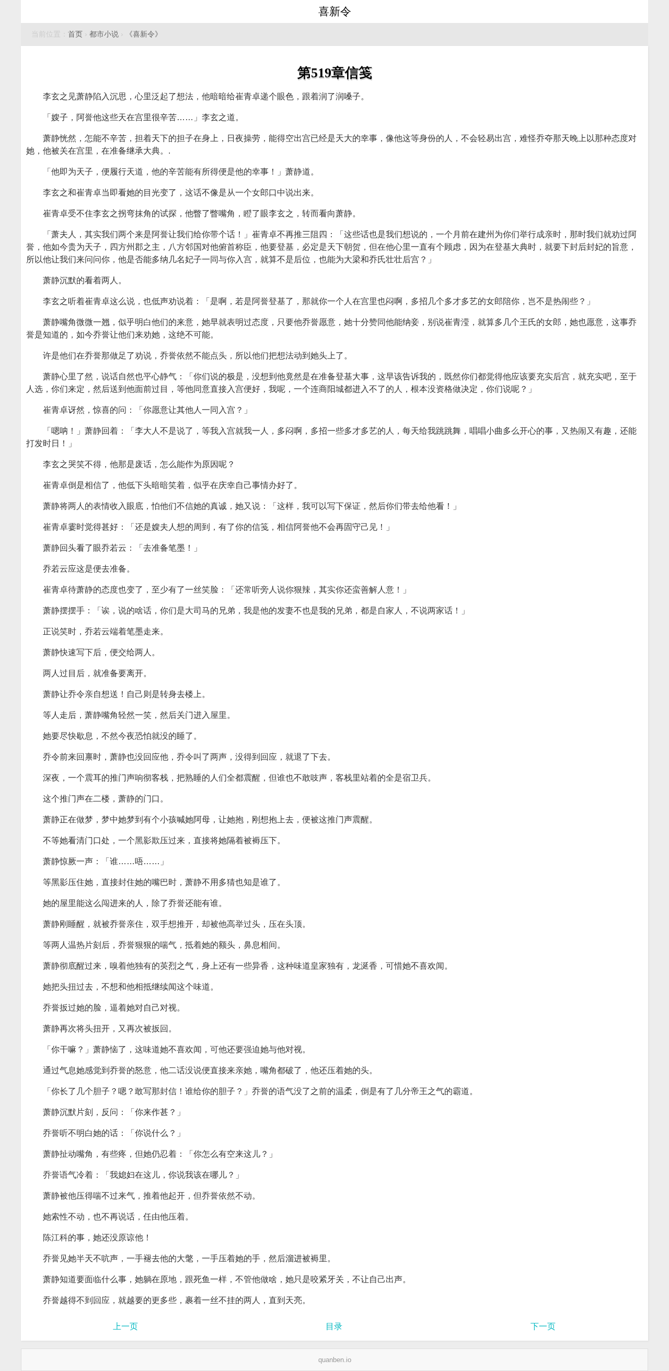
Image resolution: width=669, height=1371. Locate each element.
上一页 (125, 1326)
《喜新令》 (143, 34)
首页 (75, 34)
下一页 (543, 1326)
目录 (334, 1326)
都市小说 (104, 34)
